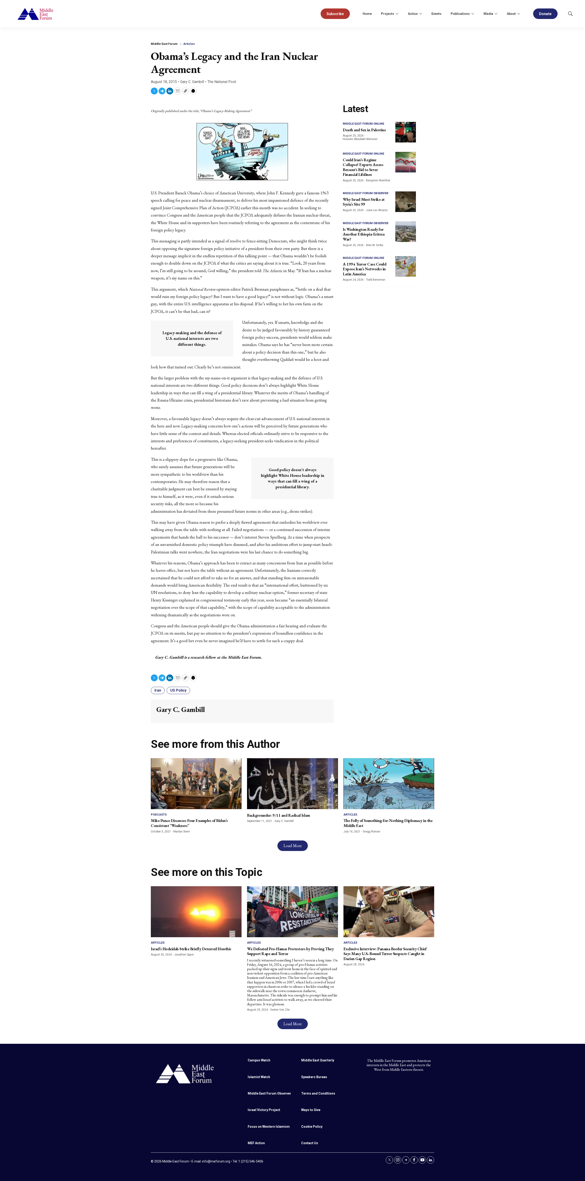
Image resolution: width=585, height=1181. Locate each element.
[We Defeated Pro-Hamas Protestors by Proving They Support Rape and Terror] (292, 911)
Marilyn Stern (181, 831)
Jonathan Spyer (184, 954)
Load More (292, 845)
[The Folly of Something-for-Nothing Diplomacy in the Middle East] (388, 783)
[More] (397, 14)
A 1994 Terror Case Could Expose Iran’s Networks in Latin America (364, 268)
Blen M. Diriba (374, 245)
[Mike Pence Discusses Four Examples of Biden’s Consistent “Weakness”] (196, 783)
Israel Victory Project (264, 1110)
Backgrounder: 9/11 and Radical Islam (278, 815)
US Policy (178, 690)
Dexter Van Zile (280, 1009)
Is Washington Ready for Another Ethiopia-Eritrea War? (363, 234)
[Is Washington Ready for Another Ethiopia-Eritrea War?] (405, 231)
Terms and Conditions (318, 1093)
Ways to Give (310, 1110)
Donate (545, 14)
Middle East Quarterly (317, 1060)
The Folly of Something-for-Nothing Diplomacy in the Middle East (388, 823)
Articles (189, 44)
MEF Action (256, 1143)
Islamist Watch (259, 1077)
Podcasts (159, 814)
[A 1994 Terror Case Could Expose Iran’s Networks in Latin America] (405, 266)
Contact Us (309, 1143)
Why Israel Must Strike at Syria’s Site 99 (364, 202)
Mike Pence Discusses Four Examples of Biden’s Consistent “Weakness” (189, 823)
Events (436, 14)
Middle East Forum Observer (365, 193)
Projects (387, 14)
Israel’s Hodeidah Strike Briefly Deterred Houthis (191, 948)
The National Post (221, 82)
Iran (157, 690)
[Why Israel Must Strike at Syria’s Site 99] (405, 201)
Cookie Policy (311, 1126)
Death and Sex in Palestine (364, 129)
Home (367, 14)
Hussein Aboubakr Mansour (360, 139)
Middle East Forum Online (363, 123)
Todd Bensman (375, 279)
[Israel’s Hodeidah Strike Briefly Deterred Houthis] (196, 911)
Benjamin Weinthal (378, 180)
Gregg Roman (371, 831)
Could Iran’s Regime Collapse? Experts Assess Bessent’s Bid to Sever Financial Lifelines (363, 167)
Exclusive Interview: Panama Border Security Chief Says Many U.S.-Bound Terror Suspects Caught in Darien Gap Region (385, 953)
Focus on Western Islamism (269, 1126)
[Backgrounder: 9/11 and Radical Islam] (292, 783)
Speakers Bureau (314, 1077)
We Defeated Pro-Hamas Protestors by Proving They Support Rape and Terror (290, 951)
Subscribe (335, 14)
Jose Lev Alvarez (377, 210)
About (511, 14)
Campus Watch (259, 1060)
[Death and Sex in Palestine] (405, 132)
